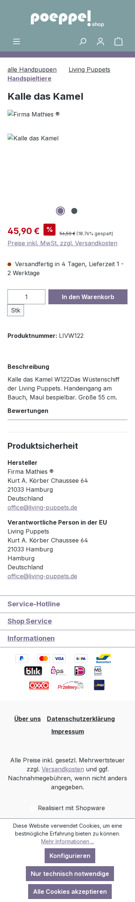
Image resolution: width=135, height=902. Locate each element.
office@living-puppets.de (42, 507)
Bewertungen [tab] (28, 410)
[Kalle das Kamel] (68, 176)
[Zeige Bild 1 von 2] (60, 211)
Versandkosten (63, 769)
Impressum (67, 731)
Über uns (27, 718)
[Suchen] (83, 41)
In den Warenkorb (88, 297)
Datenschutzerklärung (81, 718)
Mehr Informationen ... (67, 841)
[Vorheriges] (13, 176)
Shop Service (30, 621)
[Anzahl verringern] (15, 296)
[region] (67, 176)
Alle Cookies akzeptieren (70, 891)
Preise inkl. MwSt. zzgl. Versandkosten (62, 243)
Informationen (31, 638)
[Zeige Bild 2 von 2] (74, 211)
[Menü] (17, 41)
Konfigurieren (70, 855)
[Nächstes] (122, 176)
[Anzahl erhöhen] (38, 296)
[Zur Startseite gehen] (68, 18)
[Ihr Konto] (101, 41)
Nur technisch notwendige (70, 873)
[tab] (66, 382)
